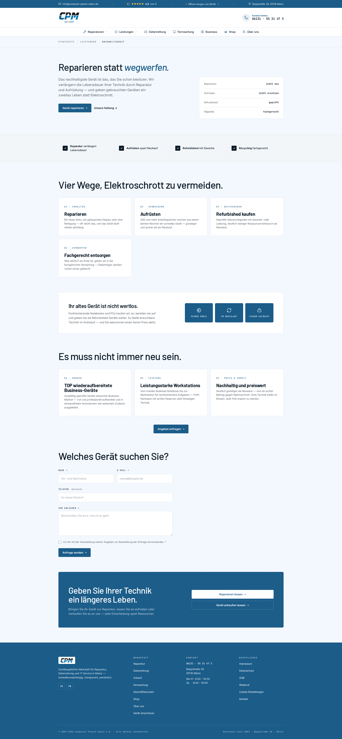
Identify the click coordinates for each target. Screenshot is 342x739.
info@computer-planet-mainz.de (80, 3)
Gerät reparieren (75, 108)
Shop (136, 698)
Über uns (138, 706)
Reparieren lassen (232, 594)
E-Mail (123, 470)
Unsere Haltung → (105, 108)
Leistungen (88, 41)
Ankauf (137, 677)
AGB (241, 677)
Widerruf (244, 684)
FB (69, 686)
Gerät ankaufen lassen (232, 605)
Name (63, 470)
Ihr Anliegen (69, 508)
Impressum (245, 663)
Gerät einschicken (143, 713)
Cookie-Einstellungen (251, 691)
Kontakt (243, 698)
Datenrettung (141, 670)
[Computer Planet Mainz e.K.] (66, 660)
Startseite (66, 41)
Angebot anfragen (171, 429)
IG (61, 686)
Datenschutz (246, 670)
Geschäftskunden (143, 691)
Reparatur (139, 663)
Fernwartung (140, 684)
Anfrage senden (75, 552)
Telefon (70, 489)
